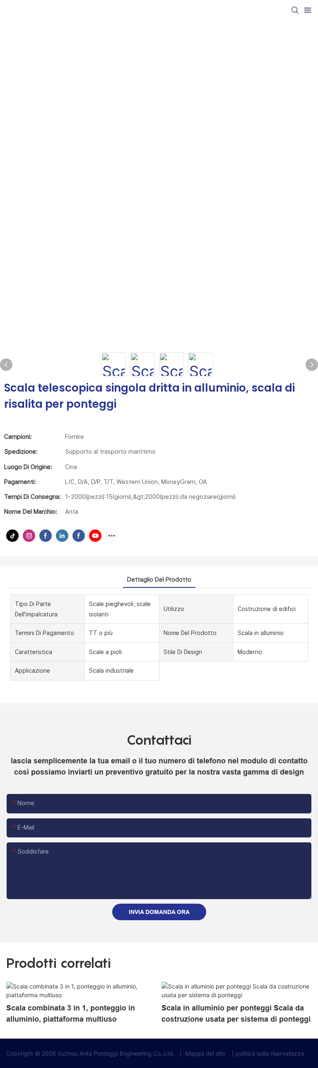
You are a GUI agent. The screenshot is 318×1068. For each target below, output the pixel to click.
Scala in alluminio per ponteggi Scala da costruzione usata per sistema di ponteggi (236, 1013)
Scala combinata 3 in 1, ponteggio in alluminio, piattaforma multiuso (70, 1013)
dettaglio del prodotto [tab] (159, 579)
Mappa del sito (205, 1053)
